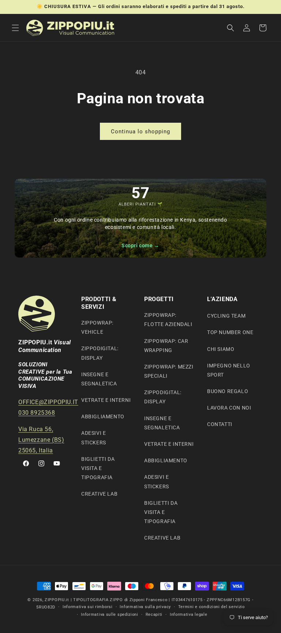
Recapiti (154, 614)
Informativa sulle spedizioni (109, 614)
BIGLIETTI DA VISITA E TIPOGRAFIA (98, 468)
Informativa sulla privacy (145, 606)
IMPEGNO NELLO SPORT (228, 370)
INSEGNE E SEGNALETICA (99, 378)
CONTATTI (219, 424)
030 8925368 (36, 412)
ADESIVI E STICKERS (93, 437)
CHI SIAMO (220, 349)
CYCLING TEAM (226, 316)
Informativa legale (188, 614)
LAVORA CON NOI (229, 408)
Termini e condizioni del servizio (211, 606)
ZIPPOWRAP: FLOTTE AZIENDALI (168, 319)
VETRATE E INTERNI (106, 400)
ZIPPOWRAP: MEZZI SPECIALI (169, 371)
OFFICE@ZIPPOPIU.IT (48, 402)
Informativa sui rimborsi (88, 606)
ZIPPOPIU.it (57, 599)
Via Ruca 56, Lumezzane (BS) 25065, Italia (41, 440)
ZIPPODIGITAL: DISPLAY (100, 352)
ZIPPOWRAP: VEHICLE (97, 327)
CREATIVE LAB (99, 494)
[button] (15, 28)
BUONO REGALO (227, 391)
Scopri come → (140, 245)
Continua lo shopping (140, 131)
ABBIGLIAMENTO (102, 416)
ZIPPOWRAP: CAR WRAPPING (166, 345)
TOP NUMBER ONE (230, 332)
